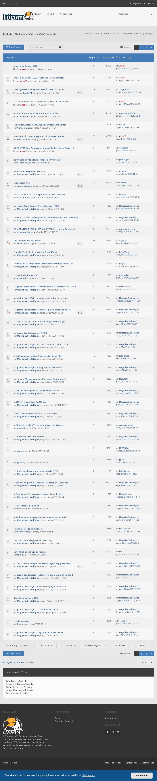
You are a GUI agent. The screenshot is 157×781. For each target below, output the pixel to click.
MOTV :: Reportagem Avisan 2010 (29, 171)
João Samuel (124, 471)
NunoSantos (23, 243)
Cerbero (122, 182)
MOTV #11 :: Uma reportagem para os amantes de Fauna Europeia (45, 217)
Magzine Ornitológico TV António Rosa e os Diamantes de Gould (44, 286)
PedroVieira (124, 252)
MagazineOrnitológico (28, 174)
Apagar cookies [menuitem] (147, 762)
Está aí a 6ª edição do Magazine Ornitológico (35, 252)
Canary (122, 124)
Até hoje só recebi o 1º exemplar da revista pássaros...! (39, 425)
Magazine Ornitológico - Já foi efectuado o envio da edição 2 (43, 574)
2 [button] (141, 47)
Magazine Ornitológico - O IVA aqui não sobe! (35, 609)
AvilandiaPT (26, 93)
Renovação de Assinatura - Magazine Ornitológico (38, 159)
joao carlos (124, 356)
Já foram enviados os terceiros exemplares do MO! (38, 494)
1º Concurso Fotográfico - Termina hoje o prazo (36, 390)
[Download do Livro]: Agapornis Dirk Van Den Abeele (39, 136)
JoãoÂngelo (124, 159)
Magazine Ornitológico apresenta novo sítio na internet (40, 298)
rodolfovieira (23, 139)
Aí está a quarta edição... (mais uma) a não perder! (38, 356)
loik (19, 508)
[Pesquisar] (151, 14)
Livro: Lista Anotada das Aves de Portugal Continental (39, 124)
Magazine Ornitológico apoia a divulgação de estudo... (40, 586)
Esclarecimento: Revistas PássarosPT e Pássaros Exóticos (40, 101)
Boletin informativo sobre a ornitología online (35, 113)
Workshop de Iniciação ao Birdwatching (32, 540)
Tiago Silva (124, 89)
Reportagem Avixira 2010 (25, 598)
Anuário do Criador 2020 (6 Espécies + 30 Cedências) (38, 77)
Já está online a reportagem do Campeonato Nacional (39, 517)
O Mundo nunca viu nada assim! (28, 436)
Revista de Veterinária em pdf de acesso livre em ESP (39, 194)
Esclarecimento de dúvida (26, 505)
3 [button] (146, 47)
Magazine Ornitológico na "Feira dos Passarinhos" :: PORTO (42, 344)
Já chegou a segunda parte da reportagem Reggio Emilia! (41, 563)
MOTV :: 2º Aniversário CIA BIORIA (29, 402)
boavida (122, 194)
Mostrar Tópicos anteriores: (30, 645)
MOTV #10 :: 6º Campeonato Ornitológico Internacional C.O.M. (43, 263)
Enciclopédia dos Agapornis (27, 240)
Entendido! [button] (142, 775)
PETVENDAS (124, 448)
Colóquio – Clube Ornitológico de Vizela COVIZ (36, 471)
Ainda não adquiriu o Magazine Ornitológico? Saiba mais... (42, 482)
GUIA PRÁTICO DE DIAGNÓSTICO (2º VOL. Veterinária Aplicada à (44, 229)
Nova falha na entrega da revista (29, 551)
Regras (58, 718)
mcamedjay (23, 278)
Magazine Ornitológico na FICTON (30, 333)
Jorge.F (122, 263)
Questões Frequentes (65, 721)
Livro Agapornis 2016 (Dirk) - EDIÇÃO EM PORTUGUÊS (39, 89)
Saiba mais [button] (88, 775)
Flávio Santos (125, 286)
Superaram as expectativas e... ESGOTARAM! (35, 413)
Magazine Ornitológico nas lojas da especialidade (38, 367)
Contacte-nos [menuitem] (131, 762)
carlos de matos (126, 425)
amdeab (21, 428)
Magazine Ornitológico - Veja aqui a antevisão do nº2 (39, 632)
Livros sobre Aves (21, 182)
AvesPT (50, 13)
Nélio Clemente (126, 494)
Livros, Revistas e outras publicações (29, 33)
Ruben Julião (23, 531)
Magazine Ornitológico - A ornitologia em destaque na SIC (42, 309)
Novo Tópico (15, 47)
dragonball (22, 162)
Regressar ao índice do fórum (19, 662)
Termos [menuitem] (105, 762)
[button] (151, 47)
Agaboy (122, 171)
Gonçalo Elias (23, 127)
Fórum (38, 13)
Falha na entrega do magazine (28, 528)
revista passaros (21, 621)
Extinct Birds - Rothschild (25, 275)
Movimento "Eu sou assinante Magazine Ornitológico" (39, 379)
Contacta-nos (111, 718)
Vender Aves (66, 13)
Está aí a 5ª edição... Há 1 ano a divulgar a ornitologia (39, 321)
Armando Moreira (26, 116)
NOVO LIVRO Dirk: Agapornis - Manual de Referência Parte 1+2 (43, 148)
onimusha (123, 148)
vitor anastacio (24, 185)
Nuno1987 (123, 379)
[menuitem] (149, 3)
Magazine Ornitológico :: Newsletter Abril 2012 (36, 206)
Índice (14, 762)
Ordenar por (82, 645)
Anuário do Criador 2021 (25, 66)
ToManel (123, 621)
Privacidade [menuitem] (117, 762)
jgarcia (20, 451)
